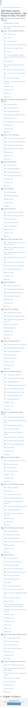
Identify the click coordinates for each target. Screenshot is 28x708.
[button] (1, 1)
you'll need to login (20, 702)
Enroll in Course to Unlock (14, 704)
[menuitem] (1, 3)
